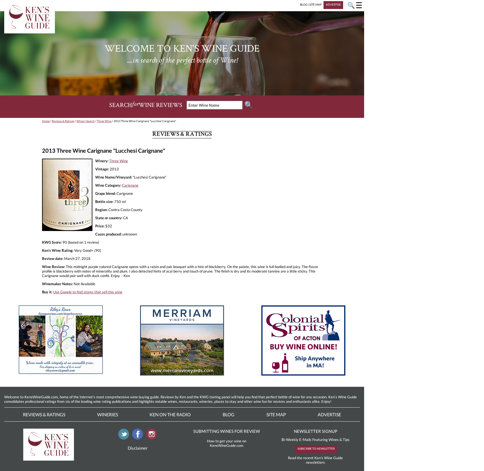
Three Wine (104, 121)
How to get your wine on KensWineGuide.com (226, 443)
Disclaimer (138, 448)
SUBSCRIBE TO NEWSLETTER (316, 448)
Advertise (329, 414)
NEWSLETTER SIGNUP (315, 431)
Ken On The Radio (170, 414)
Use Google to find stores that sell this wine (87, 292)
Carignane (130, 185)
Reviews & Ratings (63, 121)
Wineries (107, 414)
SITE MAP (315, 4)
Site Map (276, 414)
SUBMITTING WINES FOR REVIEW (226, 431)
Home (46, 121)
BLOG (303, 4)
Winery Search (85, 121)
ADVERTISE (333, 4)
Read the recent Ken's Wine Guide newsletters (315, 460)
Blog (228, 414)
